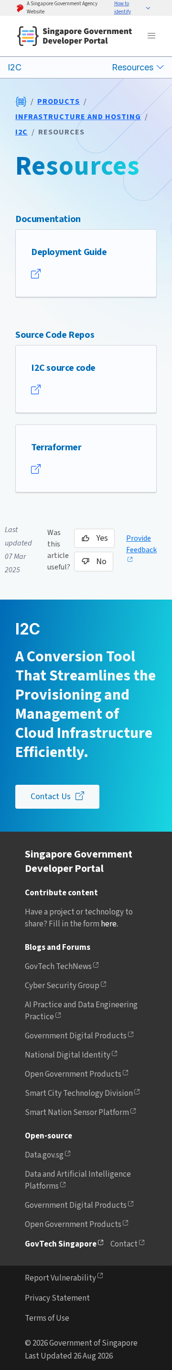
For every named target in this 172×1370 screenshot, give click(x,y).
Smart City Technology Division (79, 1093)
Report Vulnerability (60, 1278)
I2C (21, 132)
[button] (132, 8)
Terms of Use (47, 1318)
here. (109, 924)
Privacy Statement (57, 1298)
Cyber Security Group (62, 985)
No (101, 562)
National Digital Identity (67, 1055)
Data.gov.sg (44, 1155)
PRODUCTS (58, 101)
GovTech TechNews (58, 966)
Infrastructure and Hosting (78, 117)
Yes (102, 538)
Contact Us (51, 796)
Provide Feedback (141, 544)
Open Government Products (73, 1074)
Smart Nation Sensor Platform (77, 1112)
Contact (124, 1244)
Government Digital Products (76, 1036)
